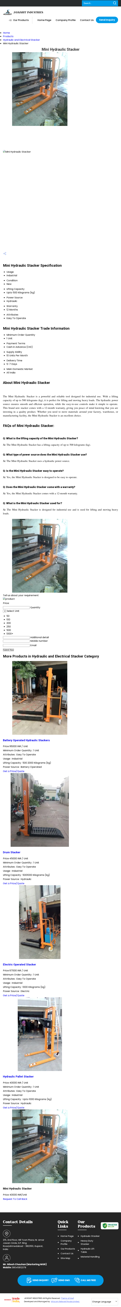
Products (8, 36)
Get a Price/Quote (13, 771)
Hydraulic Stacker (90, 1236)
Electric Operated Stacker (19, 964)
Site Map (65, 1258)
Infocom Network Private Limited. (65, 1301)
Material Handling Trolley (90, 1258)
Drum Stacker (11, 852)
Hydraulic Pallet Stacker (18, 1076)
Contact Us (87, 20)
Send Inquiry (107, 20)
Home (6, 32)
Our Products (21, 20)
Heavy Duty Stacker (87, 1242)
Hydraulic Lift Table (87, 1250)
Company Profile (66, 20)
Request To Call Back (15, 1199)
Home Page (44, 20)
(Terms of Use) (67, 1298)
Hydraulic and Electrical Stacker (21, 40)
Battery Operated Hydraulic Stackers (26, 740)
